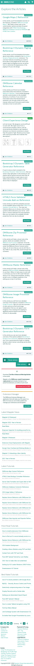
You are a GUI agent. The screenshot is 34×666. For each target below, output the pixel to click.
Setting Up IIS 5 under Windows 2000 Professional (17, 564)
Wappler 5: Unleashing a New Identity (14, 453)
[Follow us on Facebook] (1, 623)
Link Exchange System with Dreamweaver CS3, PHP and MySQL (17, 612)
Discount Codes (22, 634)
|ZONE (5, 2)
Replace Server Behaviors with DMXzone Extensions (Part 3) (17, 503)
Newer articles (12, 360)
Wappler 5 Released (8, 437)
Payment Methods (22, 629)
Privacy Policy (21, 643)
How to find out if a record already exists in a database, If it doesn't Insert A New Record (17, 536)
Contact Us (4, 630)
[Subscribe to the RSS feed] (11, 623)
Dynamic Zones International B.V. (23, 663)
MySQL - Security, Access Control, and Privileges (17, 583)
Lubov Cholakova (8, 41)
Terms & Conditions (23, 639)
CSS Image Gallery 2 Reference (12, 492)
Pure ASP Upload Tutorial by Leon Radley (15, 557)
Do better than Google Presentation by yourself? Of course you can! (17, 615)
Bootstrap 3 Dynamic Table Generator (14, 172)
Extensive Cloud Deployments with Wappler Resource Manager (17, 443)
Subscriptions (21, 636)
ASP (26, 29)
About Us (3, 629)
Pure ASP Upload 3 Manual (10, 599)
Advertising (4, 632)
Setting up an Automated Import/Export (14, 595)
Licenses (19, 646)
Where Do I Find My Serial (8, 657)
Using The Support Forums (8, 655)
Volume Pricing (21, 632)
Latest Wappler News (10, 412)
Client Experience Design (15, 120)
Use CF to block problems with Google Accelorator (17, 580)
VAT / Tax (20, 630)
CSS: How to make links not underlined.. (14, 561)
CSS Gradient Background (10, 545)
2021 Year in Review (8, 458)
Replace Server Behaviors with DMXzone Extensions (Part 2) (17, 508)
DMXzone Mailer (14, 270)
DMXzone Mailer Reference (17, 265)
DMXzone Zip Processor (10, 242)
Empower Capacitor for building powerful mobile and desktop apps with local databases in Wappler (17, 430)
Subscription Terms (23, 641)
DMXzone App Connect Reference (13, 471)
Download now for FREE (23, 386)
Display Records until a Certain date (13, 591)
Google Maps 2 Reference (15, 17)
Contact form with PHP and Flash (12, 553)
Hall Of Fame (4, 637)
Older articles (21, 364)
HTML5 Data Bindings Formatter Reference (16, 476)
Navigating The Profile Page (9, 651)
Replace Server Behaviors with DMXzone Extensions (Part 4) (17, 497)
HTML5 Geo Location (9, 31)
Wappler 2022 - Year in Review (11, 422)
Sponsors (3, 634)
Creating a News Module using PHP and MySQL (17, 549)
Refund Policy (21, 644)
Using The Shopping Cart (8, 650)
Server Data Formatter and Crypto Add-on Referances (17, 482)
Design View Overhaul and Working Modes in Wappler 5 (17, 448)
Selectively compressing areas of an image (16, 587)
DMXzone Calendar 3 (9, 93)
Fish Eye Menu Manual (9, 608)
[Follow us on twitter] (8, 623)
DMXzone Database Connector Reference (15, 487)
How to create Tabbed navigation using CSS (16, 604)
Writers (3, 636)
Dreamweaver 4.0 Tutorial (10, 568)
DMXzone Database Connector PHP (13, 29)
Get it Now (27, 406)
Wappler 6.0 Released (9, 417)
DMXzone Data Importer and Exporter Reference (17, 518)
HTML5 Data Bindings (19, 28)
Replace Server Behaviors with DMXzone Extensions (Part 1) (17, 513)
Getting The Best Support (8, 653)
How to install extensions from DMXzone (15, 531)
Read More (27, 36)
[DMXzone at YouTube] (5, 623)
